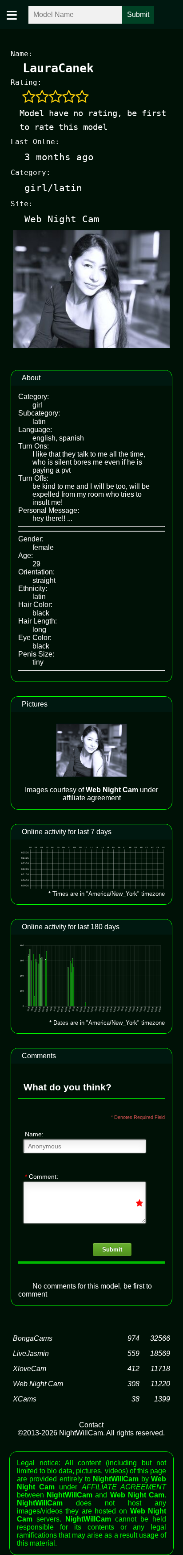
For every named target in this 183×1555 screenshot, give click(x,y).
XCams (24, 1399)
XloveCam (29, 1368)
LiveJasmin (31, 1353)
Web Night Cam (38, 1384)
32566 (160, 1338)
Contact (91, 1425)
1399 (162, 1399)
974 (133, 1338)
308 (133, 1384)
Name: (34, 1134)
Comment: (41, 1176)
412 (133, 1368)
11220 (160, 1384)
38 (135, 1399)
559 (133, 1353)
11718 (160, 1368)
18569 (160, 1353)
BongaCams (32, 1338)
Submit (112, 1249)
